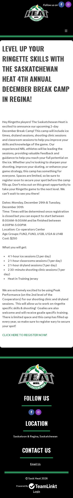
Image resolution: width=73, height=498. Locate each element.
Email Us (35, 464)
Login (36, 491)
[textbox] (36, 192)
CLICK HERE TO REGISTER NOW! (24, 335)
